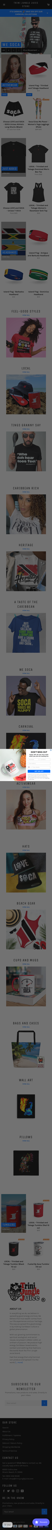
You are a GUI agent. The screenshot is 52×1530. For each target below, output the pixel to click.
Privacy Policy (47, 778)
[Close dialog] (51, 750)
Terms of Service (31, 779)
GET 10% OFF (39, 771)
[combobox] (30, 767)
